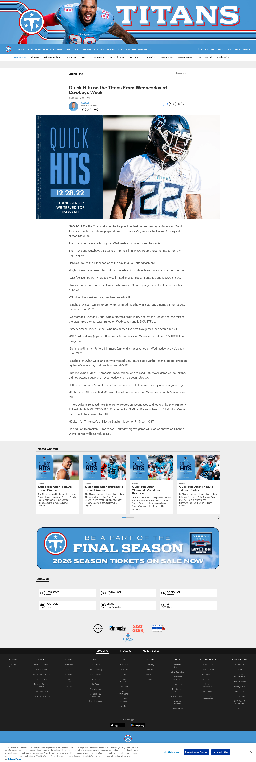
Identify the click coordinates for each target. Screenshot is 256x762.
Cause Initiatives (207, 669)
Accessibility (240, 696)
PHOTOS (150, 660)
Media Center (208, 665)
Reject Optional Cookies (196, 752)
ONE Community (208, 674)
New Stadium (177, 709)
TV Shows (124, 669)
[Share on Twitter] (171, 105)
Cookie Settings (171, 752)
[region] (128, 752)
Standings (69, 686)
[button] (124, 517)
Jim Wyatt (85, 103)
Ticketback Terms (42, 691)
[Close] (251, 752)
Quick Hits (76, 73)
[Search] (198, 49)
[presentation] (219, 518)
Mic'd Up (124, 686)
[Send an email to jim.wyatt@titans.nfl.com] (96, 109)
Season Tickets (42, 669)
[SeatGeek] (138, 629)
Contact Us (239, 665)
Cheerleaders (150, 674)
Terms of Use (240, 691)
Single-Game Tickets (41, 674)
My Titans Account (41, 665)
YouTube (124, 706)
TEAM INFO (68, 660)
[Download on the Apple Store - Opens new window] (117, 725)
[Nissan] (98, 629)
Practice (150, 669)
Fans (150, 679)
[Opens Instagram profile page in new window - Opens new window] (91, 109)
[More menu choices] (150, 49)
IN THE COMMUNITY (208, 660)
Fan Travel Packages (42, 696)
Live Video (124, 665)
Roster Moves (95, 674)
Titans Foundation (208, 679)
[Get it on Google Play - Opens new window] (137, 726)
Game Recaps (95, 689)
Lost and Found (177, 696)
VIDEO (124, 660)
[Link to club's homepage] (8, 49)
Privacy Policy (239, 686)
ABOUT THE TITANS (240, 660)
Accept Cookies (220, 752)
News (95, 660)
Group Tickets (41, 679)
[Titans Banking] (118, 629)
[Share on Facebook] (165, 105)
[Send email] (177, 105)
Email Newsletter (239, 682)
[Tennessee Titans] (128, 739)
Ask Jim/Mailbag (95, 669)
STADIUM (177, 660)
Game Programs (95, 701)
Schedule (13, 660)
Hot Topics (96, 684)
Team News (95, 665)
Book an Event (177, 684)
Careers (240, 669)
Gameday (150, 665)
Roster (69, 669)
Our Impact (207, 691)
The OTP (124, 674)
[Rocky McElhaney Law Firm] (158, 629)
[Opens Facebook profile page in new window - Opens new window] (82, 109)
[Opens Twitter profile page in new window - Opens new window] (87, 109)
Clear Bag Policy (177, 672)
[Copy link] (183, 104)
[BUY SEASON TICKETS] (128, 548)
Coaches (68, 674)
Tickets (41, 660)
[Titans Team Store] (128, 638)
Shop (240, 708)
